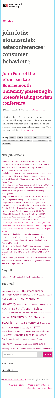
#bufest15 (17, 291)
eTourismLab (35, 12)
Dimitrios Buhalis (22, 317)
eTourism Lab (33, 322)
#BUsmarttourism (32, 291)
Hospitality (25, 328)
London (42, 331)
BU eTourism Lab (27, 309)
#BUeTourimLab (7, 291)
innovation (27, 331)
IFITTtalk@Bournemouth (12, 331)
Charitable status (16, 385)
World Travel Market (44, 348)
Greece (20, 137)
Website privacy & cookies (40, 385)
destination (40, 313)
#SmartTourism (20, 295)
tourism (15, 348)
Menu (10, 21)
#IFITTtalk (7, 294)
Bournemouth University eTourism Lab (32, 304)
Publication (25, 340)
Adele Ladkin (31, 295)
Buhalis (15, 313)
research (33, 340)
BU (51, 304)
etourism (8, 322)
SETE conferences (40, 141)
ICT (31, 328)
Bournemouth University (13, 5)
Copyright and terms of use (40, 388)
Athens (12, 137)
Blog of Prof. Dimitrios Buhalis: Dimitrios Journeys (24, 277)
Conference (32, 313)
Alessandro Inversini (44, 295)
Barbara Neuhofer (11, 299)
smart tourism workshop (22, 344)
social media (38, 344)
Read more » (27, 130)
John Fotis (28, 137)
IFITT (36, 327)
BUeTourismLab (8, 309)
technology (6, 349)
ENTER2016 (40, 317)
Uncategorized (38, 110)
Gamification (15, 328)
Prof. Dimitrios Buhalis (20, 335)
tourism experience (28, 349)
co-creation (23, 313)
